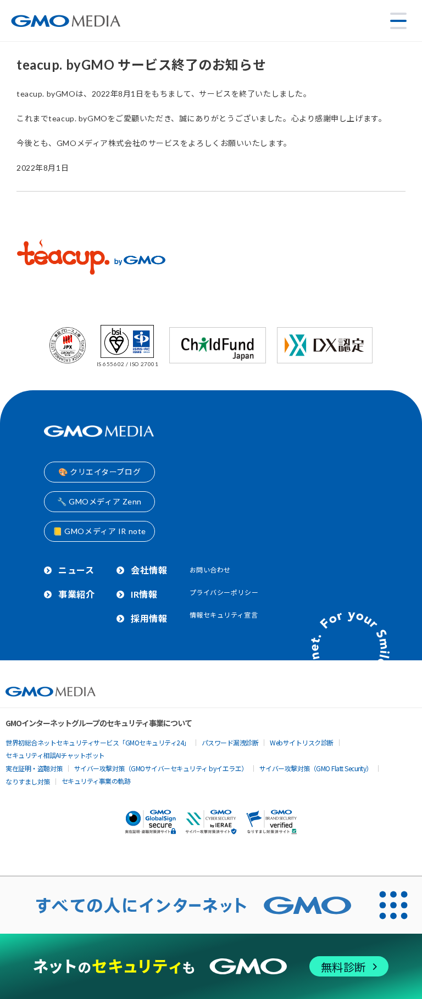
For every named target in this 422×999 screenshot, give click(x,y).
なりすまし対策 (27, 781)
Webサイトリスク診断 (302, 742)
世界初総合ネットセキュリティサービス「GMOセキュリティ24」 (97, 742)
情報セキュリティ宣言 (224, 615)
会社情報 (149, 570)
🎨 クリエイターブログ (99, 471)
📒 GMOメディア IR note (99, 531)
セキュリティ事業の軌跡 (96, 780)
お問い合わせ (210, 570)
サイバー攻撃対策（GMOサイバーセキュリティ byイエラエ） (161, 768)
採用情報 (149, 618)
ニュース (76, 570)
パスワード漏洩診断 (230, 742)
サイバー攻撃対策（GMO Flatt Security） (316, 768)
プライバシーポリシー (224, 592)
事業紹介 (76, 594)
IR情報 (144, 594)
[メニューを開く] (398, 21)
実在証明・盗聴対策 (34, 768)
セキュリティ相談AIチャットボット (55, 755)
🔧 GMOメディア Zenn (99, 501)
